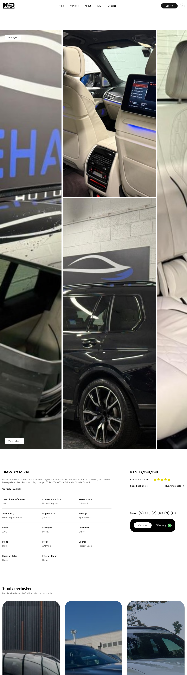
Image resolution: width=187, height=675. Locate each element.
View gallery (14, 441)
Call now (142, 525)
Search (169, 6)
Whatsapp (161, 525)
